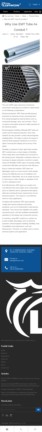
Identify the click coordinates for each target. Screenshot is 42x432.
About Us (4, 359)
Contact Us (5, 368)
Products (17, 11)
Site (27, 37)
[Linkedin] (7, 415)
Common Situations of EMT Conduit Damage (17, 389)
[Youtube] (11, 415)
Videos (3, 362)
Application (28, 11)
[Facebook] (3, 415)
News (3, 365)
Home (5, 11)
